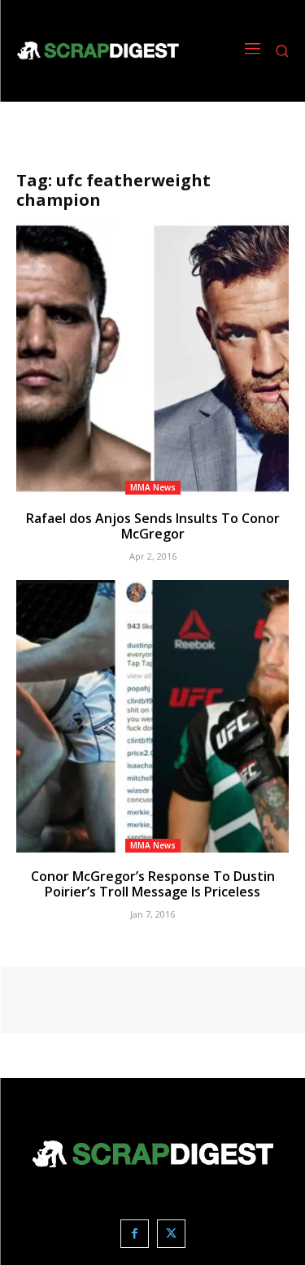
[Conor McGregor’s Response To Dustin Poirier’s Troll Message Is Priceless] (152, 716)
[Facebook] (134, 1233)
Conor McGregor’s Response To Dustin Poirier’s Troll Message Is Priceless (153, 884)
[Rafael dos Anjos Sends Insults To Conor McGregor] (152, 358)
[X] (171, 1233)
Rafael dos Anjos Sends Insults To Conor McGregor (153, 526)
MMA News (153, 487)
